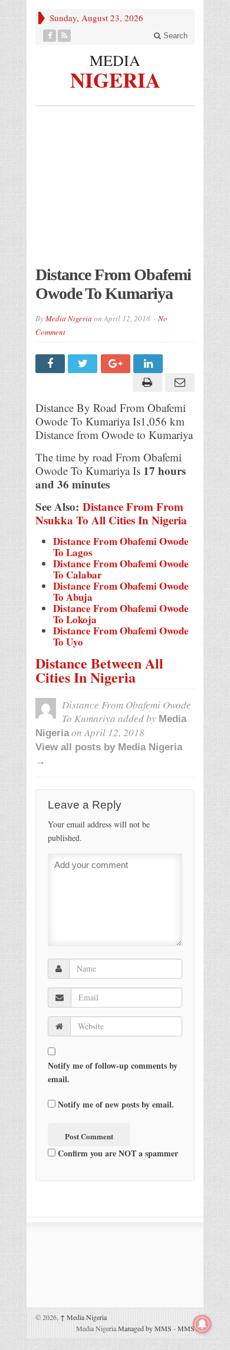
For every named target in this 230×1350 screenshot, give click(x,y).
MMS (186, 1328)
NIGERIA (115, 78)
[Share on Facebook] (51, 363)
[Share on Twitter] (84, 363)
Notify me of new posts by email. (116, 1104)
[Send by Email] (178, 382)
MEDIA (115, 60)
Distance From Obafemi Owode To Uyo (121, 636)
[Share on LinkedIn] (149, 363)
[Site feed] (64, 35)
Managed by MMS (145, 1328)
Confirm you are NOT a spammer (116, 1153)
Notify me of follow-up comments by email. (113, 1072)
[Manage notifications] (202, 1324)
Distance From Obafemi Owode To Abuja (121, 591)
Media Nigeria (68, 318)
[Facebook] (49, 35)
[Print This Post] (145, 382)
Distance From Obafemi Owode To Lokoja (121, 614)
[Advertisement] (115, 191)
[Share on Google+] (117, 363)
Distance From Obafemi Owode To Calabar (121, 569)
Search (174, 35)
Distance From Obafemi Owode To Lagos (121, 547)
